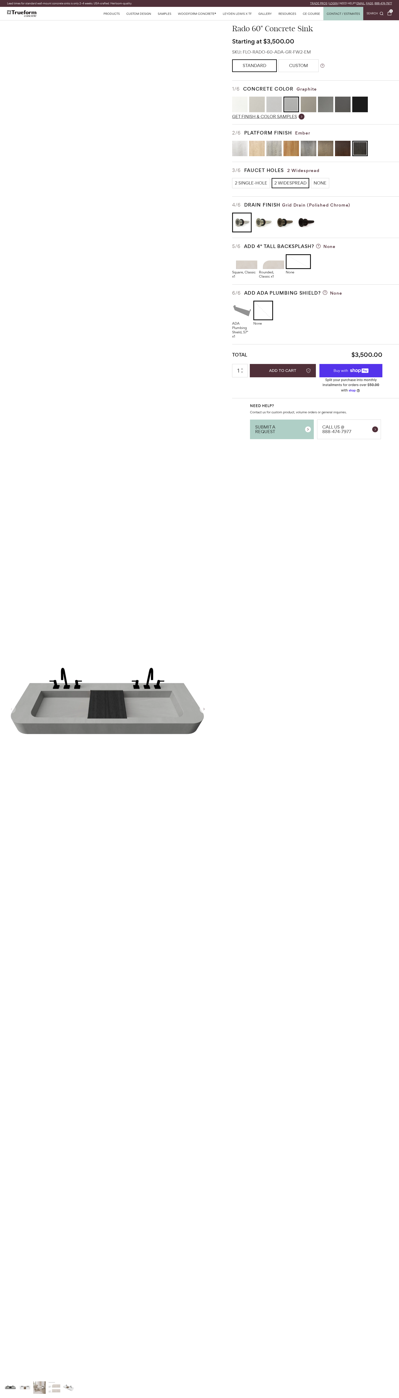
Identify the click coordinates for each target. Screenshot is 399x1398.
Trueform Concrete (21, 13)
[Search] (375, 13)
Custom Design (138, 14)
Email (360, 3)
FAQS (369, 3)
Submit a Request (265, 429)
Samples (164, 14)
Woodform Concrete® (197, 14)
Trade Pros (318, 3)
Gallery (265, 14)
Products (111, 14)
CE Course (311, 14)
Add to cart (282, 370)
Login (333, 3)
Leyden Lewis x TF (237, 14)
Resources (287, 14)
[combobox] (375, 13)
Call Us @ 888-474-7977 (336, 429)
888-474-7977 (383, 3)
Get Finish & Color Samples (264, 116)
